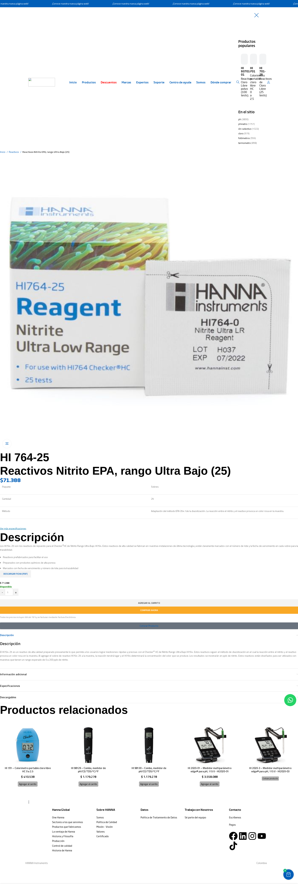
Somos (200, 82)
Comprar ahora (149, 610)
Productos (89, 82)
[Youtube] (261, 836)
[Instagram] (252, 836)
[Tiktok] (233, 846)
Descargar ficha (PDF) (15, 573)
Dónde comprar (221, 82)
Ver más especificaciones (13, 528)
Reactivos (14, 152)
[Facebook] (233, 836)
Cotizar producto (270, 778)
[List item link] (72, 817)
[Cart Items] (269, 82)
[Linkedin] (243, 836)
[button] (28, 784)
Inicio (73, 82)
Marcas (126, 82)
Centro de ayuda (180, 82)
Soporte (159, 82)
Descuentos (109, 82)
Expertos (142, 82)
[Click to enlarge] (7, 443)
